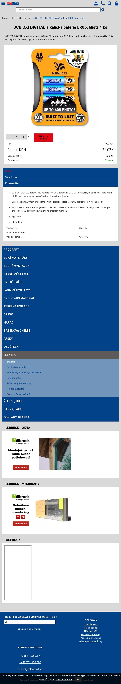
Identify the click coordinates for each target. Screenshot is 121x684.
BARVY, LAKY (13, 409)
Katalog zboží (91, 627)
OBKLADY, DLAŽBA (16, 417)
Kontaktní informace (91, 638)
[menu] (3, 3)
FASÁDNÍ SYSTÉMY (17, 290)
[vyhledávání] (111, 4)
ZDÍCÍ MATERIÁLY (15, 258)
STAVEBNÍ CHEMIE (16, 274)
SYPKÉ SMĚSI (13, 282)
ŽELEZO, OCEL (13, 401)
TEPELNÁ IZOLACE (16, 306)
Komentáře (12, 183)
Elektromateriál (15, 388)
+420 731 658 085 (30, 662)
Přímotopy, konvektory (19, 383)
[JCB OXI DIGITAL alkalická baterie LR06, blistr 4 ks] (60, 86)
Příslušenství (14, 378)
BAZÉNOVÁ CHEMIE (17, 330)
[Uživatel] (97, 4)
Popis (8, 171)
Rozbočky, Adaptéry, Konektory (24, 372)
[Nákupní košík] (118, 4)
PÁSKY (8, 338)
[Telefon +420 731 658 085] (104, 5)
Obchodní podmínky (90, 634)
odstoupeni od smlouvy (90, 641)
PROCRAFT (11, 249)
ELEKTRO (10, 355)
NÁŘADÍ (9, 322)
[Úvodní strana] (13, 3)
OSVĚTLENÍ (11, 347)
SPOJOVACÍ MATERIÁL (19, 298)
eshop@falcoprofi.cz (30, 669)
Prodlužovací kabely (18, 367)
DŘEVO (8, 314)
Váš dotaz (11, 177)
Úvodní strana (91, 624)
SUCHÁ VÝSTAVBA (16, 266)
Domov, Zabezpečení (18, 394)
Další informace (64, 679)
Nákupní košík (91, 631)
